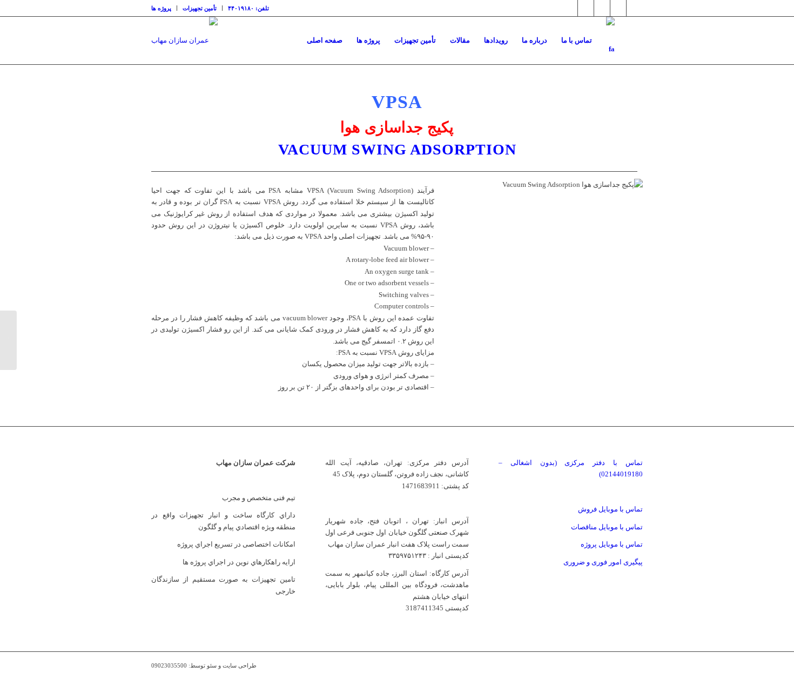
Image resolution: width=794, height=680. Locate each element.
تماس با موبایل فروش (610, 509)
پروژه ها (161, 8)
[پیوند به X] (569, 8)
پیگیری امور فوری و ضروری (603, 562)
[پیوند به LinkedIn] (602, 8)
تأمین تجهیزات (200, 8)
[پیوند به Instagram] (586, 8)
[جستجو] (632, 40)
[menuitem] (164, 8)
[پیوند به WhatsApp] (635, 8)
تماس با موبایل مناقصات (607, 527)
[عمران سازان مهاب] (184, 40)
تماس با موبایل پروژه (612, 544)
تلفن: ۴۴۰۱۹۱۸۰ (248, 8)
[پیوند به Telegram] (618, 8)
